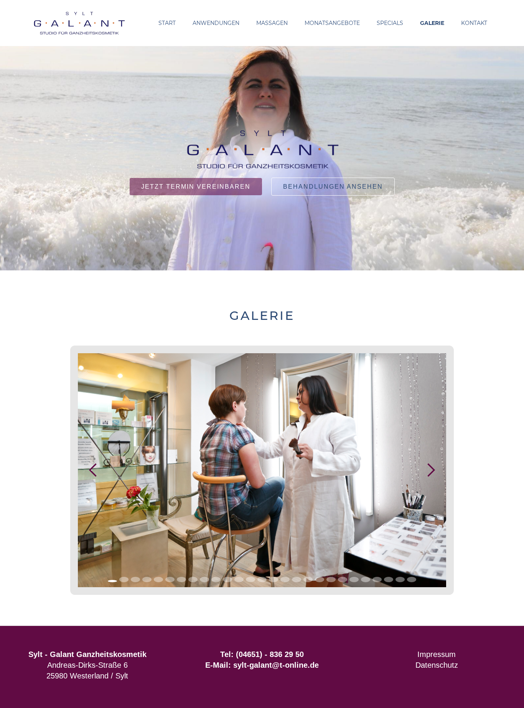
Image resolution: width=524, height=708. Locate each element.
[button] (216, 23)
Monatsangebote (332, 23)
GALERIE (432, 23)
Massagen (272, 23)
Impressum (436, 654)
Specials (390, 23)
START (167, 23)
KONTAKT (474, 23)
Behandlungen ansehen (333, 186)
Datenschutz (436, 665)
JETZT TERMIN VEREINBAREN (195, 186)
